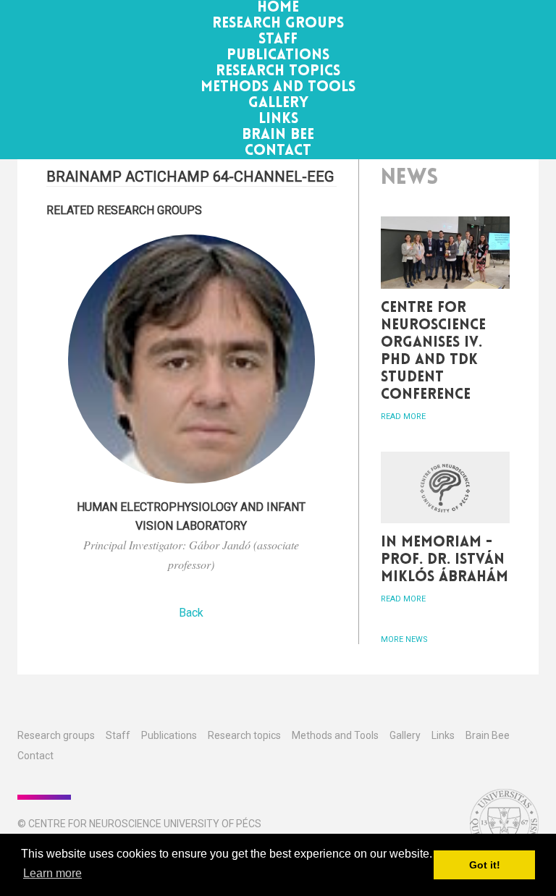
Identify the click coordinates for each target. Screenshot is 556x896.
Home (278, 8)
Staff (278, 40)
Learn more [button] (52, 873)
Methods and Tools (278, 87)
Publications (278, 55)
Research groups (278, 24)
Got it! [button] (484, 865)
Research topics (278, 71)
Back (191, 613)
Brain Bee (278, 135)
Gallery (278, 103)
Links (278, 119)
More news (404, 639)
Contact (278, 151)
